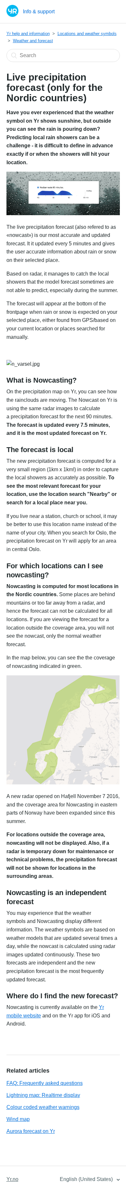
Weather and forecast (33, 40)
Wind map (18, 1119)
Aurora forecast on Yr (30, 1131)
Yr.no (12, 1179)
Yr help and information (28, 33)
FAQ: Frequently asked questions (44, 1083)
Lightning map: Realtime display (43, 1095)
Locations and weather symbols (87, 33)
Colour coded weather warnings (42, 1107)
